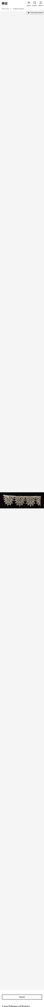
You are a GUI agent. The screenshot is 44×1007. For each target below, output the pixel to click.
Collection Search (18, 9)
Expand (22, 997)
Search (35, 5)
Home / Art (5, 9)
